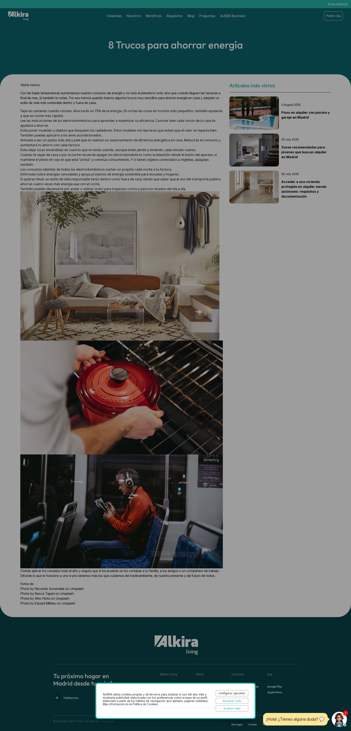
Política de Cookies (145, 704)
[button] (339, 719)
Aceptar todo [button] (231, 708)
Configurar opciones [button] (232, 693)
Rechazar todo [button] (232, 701)
